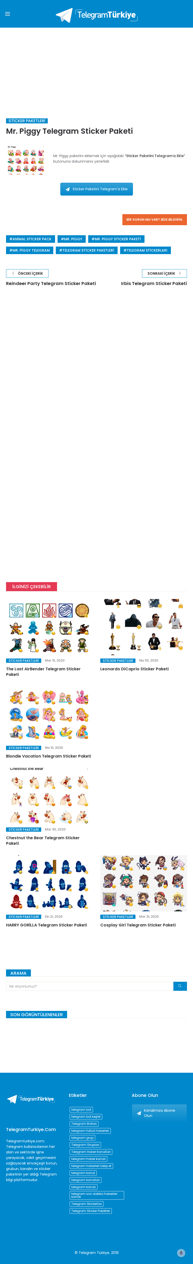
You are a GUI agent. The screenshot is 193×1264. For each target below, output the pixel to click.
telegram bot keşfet (86, 1116)
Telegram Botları (84, 1123)
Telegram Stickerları (147, 250)
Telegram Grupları (85, 1145)
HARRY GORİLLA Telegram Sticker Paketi (46, 925)
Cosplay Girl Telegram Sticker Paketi (138, 925)
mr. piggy (73, 239)
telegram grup (82, 1138)
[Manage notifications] (181, 1253)
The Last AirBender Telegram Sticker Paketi (43, 671)
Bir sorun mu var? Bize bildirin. (154, 219)
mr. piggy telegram (31, 250)
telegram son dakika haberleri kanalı (94, 1195)
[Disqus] (96, 367)
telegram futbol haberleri (90, 1131)
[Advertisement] (96, 65)
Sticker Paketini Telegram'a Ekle (100, 189)
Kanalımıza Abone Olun (159, 1113)
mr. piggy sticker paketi (118, 239)
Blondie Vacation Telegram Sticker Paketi (48, 756)
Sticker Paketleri (27, 120)
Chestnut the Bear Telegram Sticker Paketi (43, 840)
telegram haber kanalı (88, 1159)
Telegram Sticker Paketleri (88, 250)
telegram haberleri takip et (91, 1166)
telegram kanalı (83, 1187)
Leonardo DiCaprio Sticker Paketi (134, 669)
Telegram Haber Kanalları (91, 1152)
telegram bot (81, 1109)
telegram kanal (83, 1173)
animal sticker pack (32, 239)
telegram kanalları (85, 1180)
